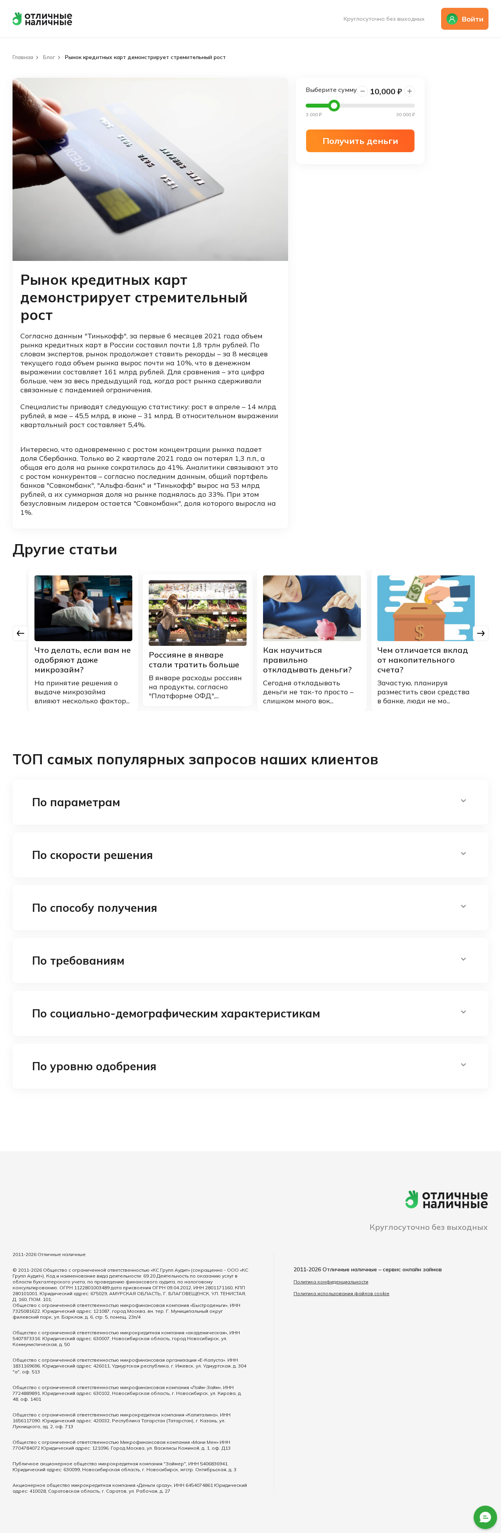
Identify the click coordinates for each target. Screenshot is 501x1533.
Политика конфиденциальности (331, 1282)
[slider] (334, 105)
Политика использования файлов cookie (341, 1293)
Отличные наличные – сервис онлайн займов (382, 1269)
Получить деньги (360, 140)
